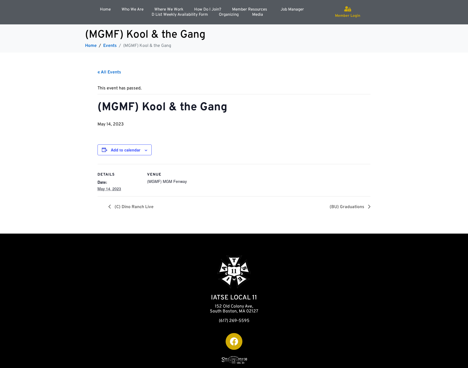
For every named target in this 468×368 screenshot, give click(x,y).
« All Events (109, 72)
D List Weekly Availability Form (180, 14)
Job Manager (292, 9)
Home (105, 9)
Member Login (347, 16)
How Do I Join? (207, 9)
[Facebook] (234, 341)
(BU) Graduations (347, 207)
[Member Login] (347, 9)
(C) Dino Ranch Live (133, 207)
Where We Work (168, 9)
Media (257, 14)
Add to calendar (125, 150)
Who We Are (133, 9)
